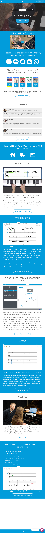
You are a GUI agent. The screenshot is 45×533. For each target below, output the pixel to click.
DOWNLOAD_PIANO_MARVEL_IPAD (22, 531)
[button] (1, 1)
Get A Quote (22, 21)
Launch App (40, 1)
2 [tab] (22, 88)
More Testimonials (22, 139)
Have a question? (35, 529)
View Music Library (22, 95)
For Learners (15, 9)
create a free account (23, 24)
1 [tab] (20, 88)
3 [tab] (24, 88)
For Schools (30, 9)
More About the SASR (22, 334)
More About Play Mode (22, 390)
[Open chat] (42, 530)
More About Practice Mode (22, 211)
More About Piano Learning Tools (22, 495)
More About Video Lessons (22, 271)
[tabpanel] (29, 82)
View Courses (22, 437)
